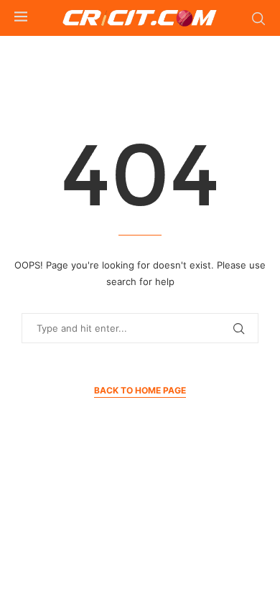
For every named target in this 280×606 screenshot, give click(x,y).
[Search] (258, 18)
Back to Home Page (140, 390)
